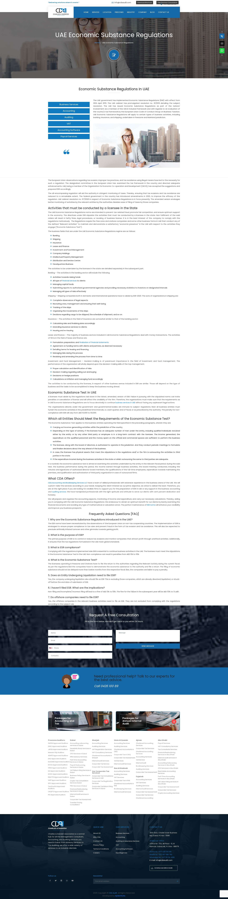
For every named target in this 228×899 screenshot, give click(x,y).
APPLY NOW (159, 45)
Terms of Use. (143, 40)
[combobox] (138, 33)
